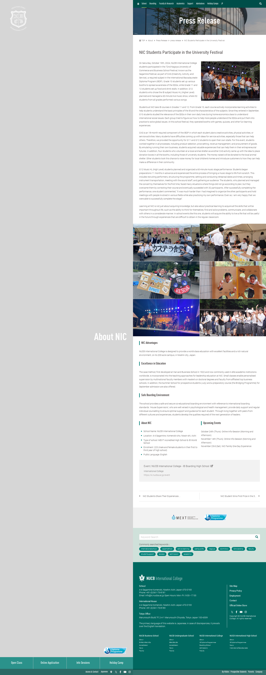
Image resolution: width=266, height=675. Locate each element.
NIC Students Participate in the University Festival (204, 40)
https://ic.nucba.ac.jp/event (157, 475)
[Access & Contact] (111, 672)
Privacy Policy (236, 590)
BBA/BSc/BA (173, 642)
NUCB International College (211, 635)
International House (148, 601)
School (144, 4)
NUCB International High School (243, 635)
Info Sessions (83, 663)
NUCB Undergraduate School (181, 635)
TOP (143, 40)
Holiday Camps (212, 4)
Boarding (152, 4)
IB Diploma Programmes (208, 642)
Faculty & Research (166, 4)
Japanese (104, 672)
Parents (251, 672)
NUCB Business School (149, 635)
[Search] (257, 537)
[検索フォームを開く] (260, 4)
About (150, 40)
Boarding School (205, 645)
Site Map (233, 586)
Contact (233, 600)
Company (259, 672)
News (141, 648)
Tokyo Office (144, 613)
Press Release (161, 40)
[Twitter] (115, 672)
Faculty (141, 651)
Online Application (50, 663)
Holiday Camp (116, 663)
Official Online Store (238, 605)
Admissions (200, 4)
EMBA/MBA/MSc (145, 642)
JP (222, 4)
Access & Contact (92, 672)
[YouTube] (125, 672)
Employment (235, 595)
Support (190, 4)
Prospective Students (238, 672)
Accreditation (143, 645)
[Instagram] (129, 672)
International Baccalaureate (239, 648)
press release (175, 40)
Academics (180, 4)
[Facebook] (120, 672)
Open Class (16, 663)
